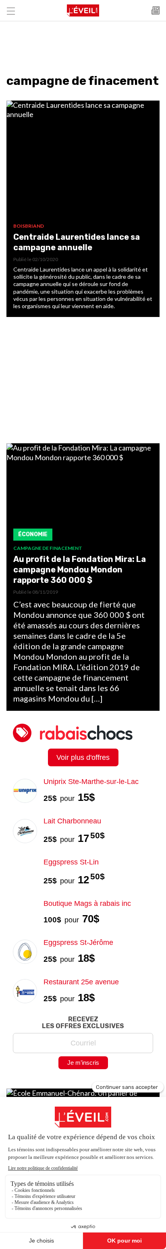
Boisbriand (28, 226)
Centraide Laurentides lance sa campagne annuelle (76, 242)
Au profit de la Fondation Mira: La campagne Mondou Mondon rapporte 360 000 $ (79, 569)
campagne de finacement (47, 548)
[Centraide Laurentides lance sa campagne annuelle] (83, 162)
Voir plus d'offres (83, 757)
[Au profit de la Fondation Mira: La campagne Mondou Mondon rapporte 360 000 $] (83, 494)
